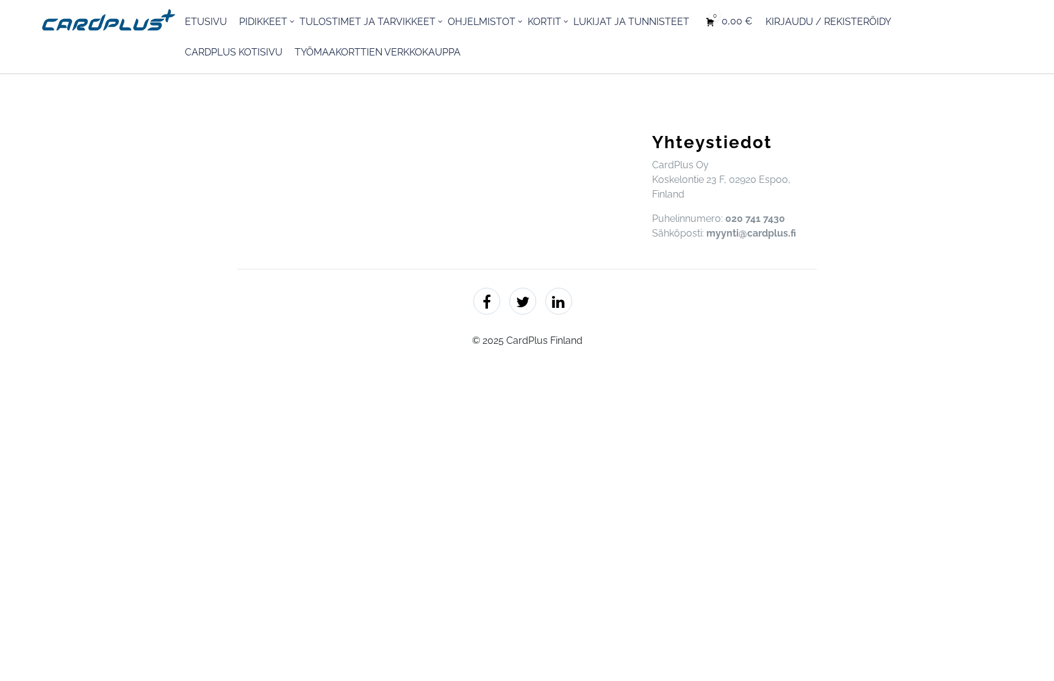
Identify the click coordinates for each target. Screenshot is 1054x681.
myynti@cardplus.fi (751, 233)
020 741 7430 (755, 218)
